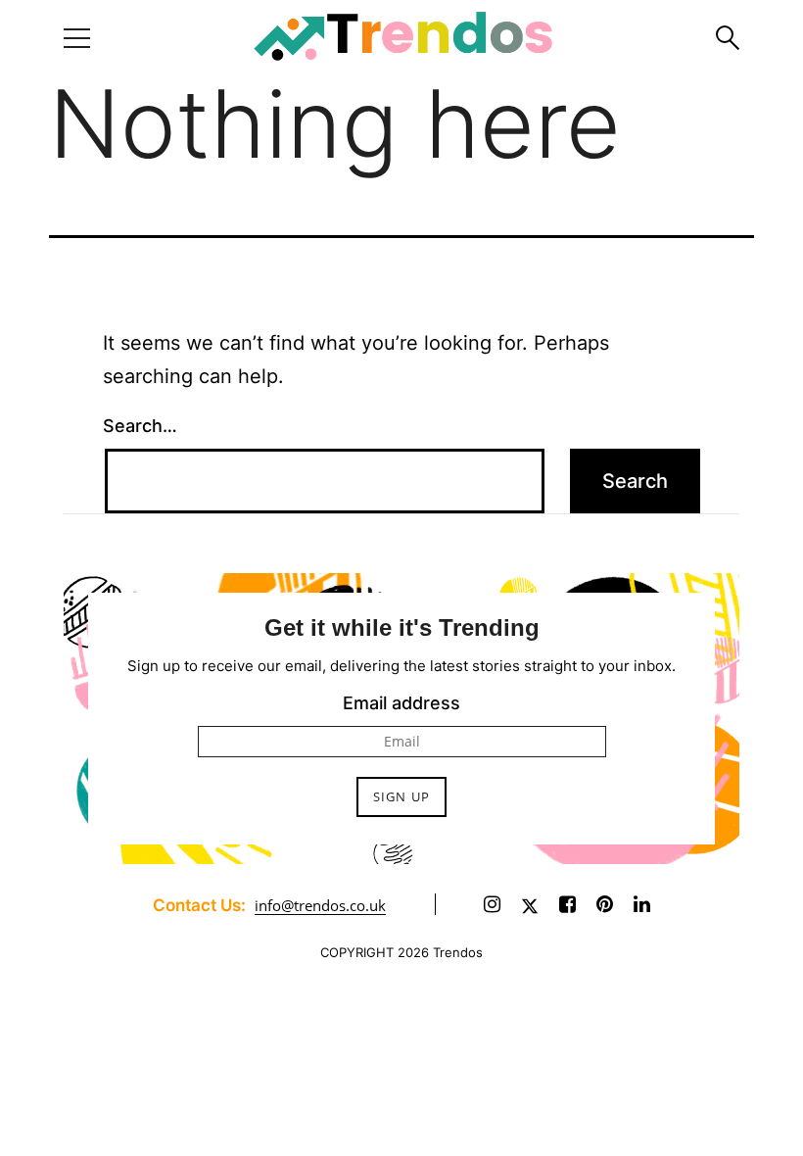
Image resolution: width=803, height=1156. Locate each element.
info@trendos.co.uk (320, 905)
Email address (401, 703)
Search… (140, 425)
